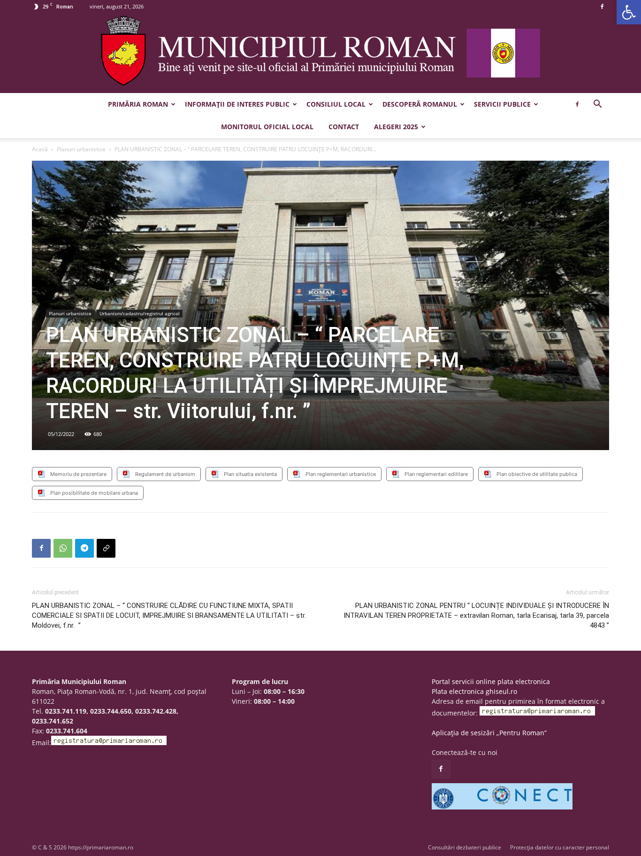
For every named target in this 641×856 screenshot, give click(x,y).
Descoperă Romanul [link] (419, 104)
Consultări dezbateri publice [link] (464, 847)
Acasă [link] (40, 149)
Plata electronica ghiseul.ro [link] (474, 691)
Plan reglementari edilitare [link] (436, 474)
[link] (629, 12)
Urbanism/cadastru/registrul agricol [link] (139, 313)
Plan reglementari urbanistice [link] (340, 474)
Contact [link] (343, 126)
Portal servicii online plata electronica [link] (491, 681)
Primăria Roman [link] (138, 104)
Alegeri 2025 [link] (396, 126)
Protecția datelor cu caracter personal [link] (559, 847)
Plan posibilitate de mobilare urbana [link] (94, 493)
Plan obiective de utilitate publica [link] (536, 474)
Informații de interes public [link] (237, 104)
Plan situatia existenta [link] (250, 474)
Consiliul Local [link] (336, 104)
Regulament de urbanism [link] (165, 474)
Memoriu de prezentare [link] (78, 474)
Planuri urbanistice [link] (81, 149)
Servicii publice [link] (502, 104)
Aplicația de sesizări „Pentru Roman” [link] (489, 732)
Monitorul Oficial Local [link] (267, 126)
